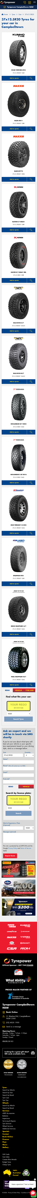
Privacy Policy (12, 848)
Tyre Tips (5, 1100)
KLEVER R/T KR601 (18, 222)
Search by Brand (8, 1095)
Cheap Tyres (6, 1165)
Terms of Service (26, 848)
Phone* (14, 766)
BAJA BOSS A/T (18, 323)
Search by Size (7, 1093)
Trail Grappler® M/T (18, 677)
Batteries (5, 1116)
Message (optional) (9, 832)
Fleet (4, 1142)
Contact (5, 1134)
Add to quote (14, 78)
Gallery (5, 1147)
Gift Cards (5, 1154)
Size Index (5, 1157)
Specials (5, 1131)
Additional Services (8, 1129)
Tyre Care (5, 1098)
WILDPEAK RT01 (18, 576)
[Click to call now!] (25, 2)
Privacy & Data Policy (14, 1192)
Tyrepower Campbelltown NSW (20, 7)
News (4, 1145)
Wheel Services (7, 1126)
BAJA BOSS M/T (18, 373)
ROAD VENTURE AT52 (18, 70)
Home (5, 14)
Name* (5, 759)
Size (4, 752)
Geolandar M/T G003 (18, 424)
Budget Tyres (6, 1162)
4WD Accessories (8, 1113)
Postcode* (6, 779)
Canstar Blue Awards (9, 1159)
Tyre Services (6, 1124)
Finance (5, 1139)
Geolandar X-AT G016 (18, 474)
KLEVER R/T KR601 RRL (18, 272)
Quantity (27, 752)
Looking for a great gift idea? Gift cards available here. (17, 1053)
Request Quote (10, 856)
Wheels (5, 1103)
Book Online (7, 1137)
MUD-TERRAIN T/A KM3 (18, 525)
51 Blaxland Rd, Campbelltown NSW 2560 (18, 1017)
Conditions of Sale (26, 1192)
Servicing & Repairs (9, 1121)
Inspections (6, 1118)
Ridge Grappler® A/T (18, 626)
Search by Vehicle (8, 1090)
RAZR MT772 (18, 171)
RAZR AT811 (18, 121)
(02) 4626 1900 (12, 1022)
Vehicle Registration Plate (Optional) (11, 824)
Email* (5, 772)
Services (5, 1111)
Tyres (4, 1087)
